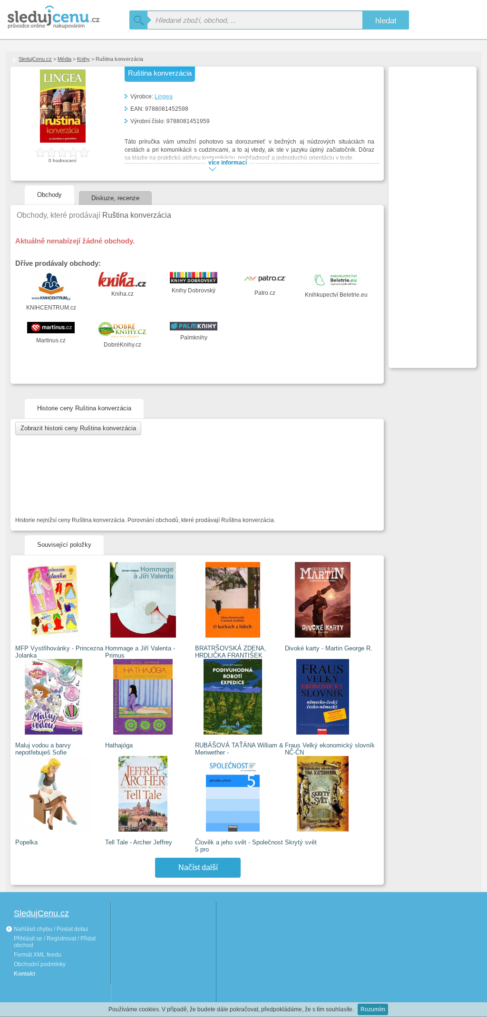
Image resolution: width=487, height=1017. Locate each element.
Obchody (49, 194)
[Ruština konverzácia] (63, 140)
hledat (386, 20)
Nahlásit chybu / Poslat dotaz (50, 929)
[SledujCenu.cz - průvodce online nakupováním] (67, 18)
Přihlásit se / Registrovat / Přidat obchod (55, 942)
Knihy (83, 59)
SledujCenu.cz (35, 59)
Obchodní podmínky (40, 964)
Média (64, 59)
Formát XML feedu (37, 954)
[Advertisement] (431, 212)
